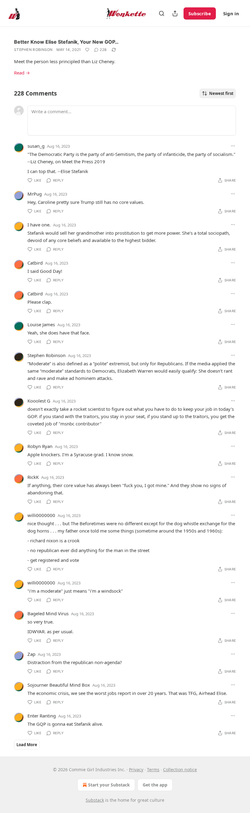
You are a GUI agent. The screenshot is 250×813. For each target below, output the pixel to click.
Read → (22, 73)
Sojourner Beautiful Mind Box (58, 685)
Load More (26, 744)
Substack (95, 800)
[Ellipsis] (233, 146)
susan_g (36, 146)
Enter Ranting (41, 716)
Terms (153, 769)
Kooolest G (38, 401)
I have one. (39, 225)
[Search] (161, 13)
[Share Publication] (175, 13)
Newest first (221, 93)
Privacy (136, 769)
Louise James (41, 324)
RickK (33, 477)
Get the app (155, 785)
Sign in (231, 13)
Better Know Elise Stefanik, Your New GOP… (66, 42)
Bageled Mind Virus (48, 613)
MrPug (34, 194)
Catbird (35, 263)
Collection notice (180, 769)
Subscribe (199, 13)
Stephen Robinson (33, 49)
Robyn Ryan (39, 446)
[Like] (87, 49)
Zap (31, 654)
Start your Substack (109, 785)
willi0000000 (41, 515)
